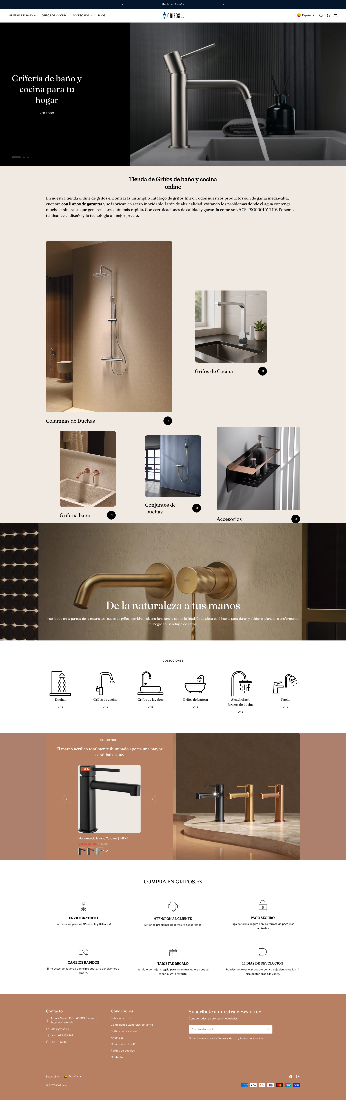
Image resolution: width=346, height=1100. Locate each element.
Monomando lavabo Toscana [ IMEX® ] (103, 838)
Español (51, 1076)
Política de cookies (123, 1050)
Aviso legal (117, 1037)
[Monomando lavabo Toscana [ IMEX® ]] (109, 799)
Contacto (117, 1057)
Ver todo (47, 113)
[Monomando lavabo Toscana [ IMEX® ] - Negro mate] (82, 851)
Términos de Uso (227, 1038)
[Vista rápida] (135, 772)
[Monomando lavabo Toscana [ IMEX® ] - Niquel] (100, 851)
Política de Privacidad (124, 1031)
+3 (106, 851)
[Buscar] (321, 15)
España (306, 15)
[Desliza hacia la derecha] (152, 799)
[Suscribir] (268, 1029)
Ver (60, 707)
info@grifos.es (60, 1029)
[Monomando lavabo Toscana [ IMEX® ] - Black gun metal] (91, 851)
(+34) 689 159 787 (62, 1035)
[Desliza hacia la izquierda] (67, 799)
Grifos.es (62, 1085)
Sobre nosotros (121, 1018)
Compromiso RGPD (123, 1044)
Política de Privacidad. (252, 1038)
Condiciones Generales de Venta (132, 1024)
